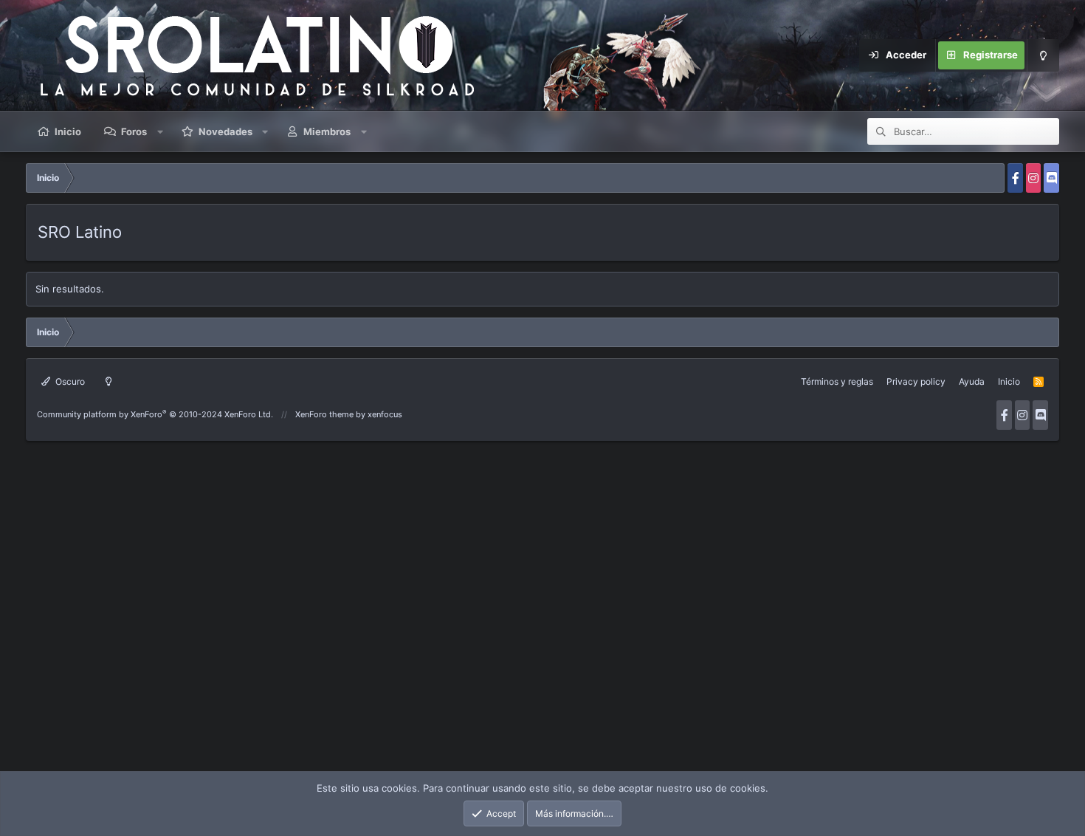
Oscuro (69, 381)
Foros (134, 131)
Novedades (225, 131)
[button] (160, 131)
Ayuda (972, 381)
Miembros (327, 131)
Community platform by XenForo (155, 414)
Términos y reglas (837, 381)
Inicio (68, 131)
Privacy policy (916, 381)
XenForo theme (324, 414)
